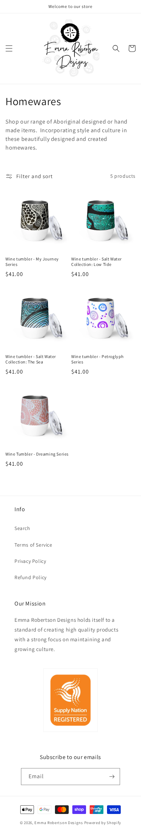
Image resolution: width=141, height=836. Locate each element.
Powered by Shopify (102, 822)
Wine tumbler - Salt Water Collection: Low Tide (96, 261)
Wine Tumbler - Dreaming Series (37, 454)
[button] (9, 48)
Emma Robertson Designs (58, 822)
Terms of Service (33, 545)
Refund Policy (30, 577)
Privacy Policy (30, 561)
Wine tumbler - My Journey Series (32, 261)
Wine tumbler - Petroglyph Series (97, 359)
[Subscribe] (112, 776)
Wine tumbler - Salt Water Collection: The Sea (30, 359)
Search (22, 528)
